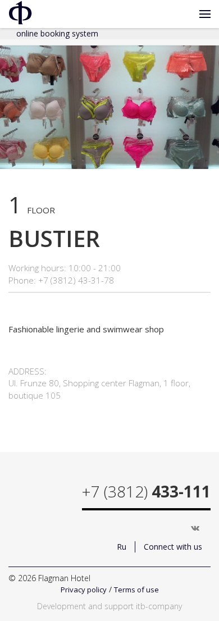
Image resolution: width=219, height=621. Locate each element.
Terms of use (136, 590)
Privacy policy (84, 590)
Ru (121, 546)
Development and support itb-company (109, 606)
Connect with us (173, 546)
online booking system (57, 33)
